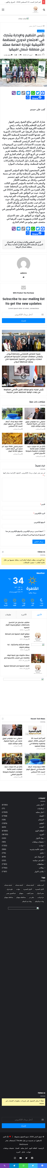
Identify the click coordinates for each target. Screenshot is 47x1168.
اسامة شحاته (8, 885)
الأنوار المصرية (39, 889)
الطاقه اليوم (39, 831)
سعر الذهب (30, 893)
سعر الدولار (40, 893)
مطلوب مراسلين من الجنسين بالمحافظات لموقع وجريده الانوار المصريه (17, 625)
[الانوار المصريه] (35, 9)
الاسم (42, 504)
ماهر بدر (31, 897)
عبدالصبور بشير (11, 893)
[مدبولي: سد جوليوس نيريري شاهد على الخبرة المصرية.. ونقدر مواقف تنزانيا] (34, 413)
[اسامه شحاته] (23, 18)
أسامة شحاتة (30, 885)
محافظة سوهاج (21, 897)
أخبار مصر (32, 26)
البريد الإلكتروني (39, 513)
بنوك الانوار (40, 838)
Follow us (41, 1093)
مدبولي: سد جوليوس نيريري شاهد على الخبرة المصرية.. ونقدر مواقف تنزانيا (35, 424)
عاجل (42, 853)
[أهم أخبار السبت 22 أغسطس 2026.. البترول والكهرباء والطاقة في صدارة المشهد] (35, 730)
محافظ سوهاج (8, 897)
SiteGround (23, 1144)
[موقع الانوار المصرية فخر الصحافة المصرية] (37, 637)
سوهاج (21, 893)
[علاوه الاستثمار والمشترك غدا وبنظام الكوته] (37, 647)
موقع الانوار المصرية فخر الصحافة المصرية (17, 635)
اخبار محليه (40, 812)
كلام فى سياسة (38, 860)
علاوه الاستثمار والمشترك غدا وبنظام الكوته (18, 646)
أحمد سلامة (40, 885)
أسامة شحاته (19, 885)
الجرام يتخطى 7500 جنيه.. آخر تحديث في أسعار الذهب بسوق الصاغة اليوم (12, 449)
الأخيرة (24, 614)
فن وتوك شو (39, 857)
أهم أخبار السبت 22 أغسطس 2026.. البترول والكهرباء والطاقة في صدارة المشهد (36, 742)
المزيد (42, 834)
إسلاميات (40, 808)
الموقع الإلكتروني (39, 522)
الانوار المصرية (27, 889)
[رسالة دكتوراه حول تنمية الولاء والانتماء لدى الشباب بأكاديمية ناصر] (37, 658)
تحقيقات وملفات (38, 842)
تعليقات (8, 614)
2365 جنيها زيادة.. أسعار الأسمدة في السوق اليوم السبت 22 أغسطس (13, 424)
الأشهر (39, 614)
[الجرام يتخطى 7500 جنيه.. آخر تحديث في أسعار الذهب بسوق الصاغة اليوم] (12, 438)
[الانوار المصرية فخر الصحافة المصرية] (37, 669)
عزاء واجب (40, 897)
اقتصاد (41, 816)
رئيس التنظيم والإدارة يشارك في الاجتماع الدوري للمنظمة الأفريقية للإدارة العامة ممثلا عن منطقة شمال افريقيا (24, 244)
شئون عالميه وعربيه (37, 849)
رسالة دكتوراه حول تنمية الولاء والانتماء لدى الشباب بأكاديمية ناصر (16, 656)
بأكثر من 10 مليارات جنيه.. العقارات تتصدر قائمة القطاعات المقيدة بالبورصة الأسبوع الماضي (35, 450)
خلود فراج (10, 889)
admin (39, 55)
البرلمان (41, 820)
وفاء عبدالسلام (39, 901)
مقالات (41, 868)
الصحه (41, 827)
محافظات (40, 864)
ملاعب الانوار (39, 871)
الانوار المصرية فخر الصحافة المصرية (16, 666)
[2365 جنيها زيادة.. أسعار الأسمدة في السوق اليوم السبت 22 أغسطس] (12, 413)
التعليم (41, 823)
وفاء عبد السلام (27, 901)
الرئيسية (40, 26)
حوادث (41, 846)
